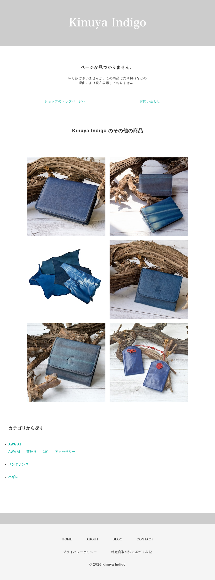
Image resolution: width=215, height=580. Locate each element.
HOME (67, 539)
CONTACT (145, 539)
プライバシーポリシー (80, 552)
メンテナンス (18, 464)
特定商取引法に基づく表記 (131, 552)
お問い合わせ (150, 101)
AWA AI (14, 444)
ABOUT (93, 539)
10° (46, 452)
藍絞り (31, 452)
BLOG (117, 539)
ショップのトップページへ (65, 101)
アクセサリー (65, 452)
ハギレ (13, 477)
